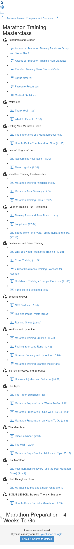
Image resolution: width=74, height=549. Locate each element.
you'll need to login (51, 534)
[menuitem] (2, 8)
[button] (2, 3)
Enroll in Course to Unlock (37, 539)
